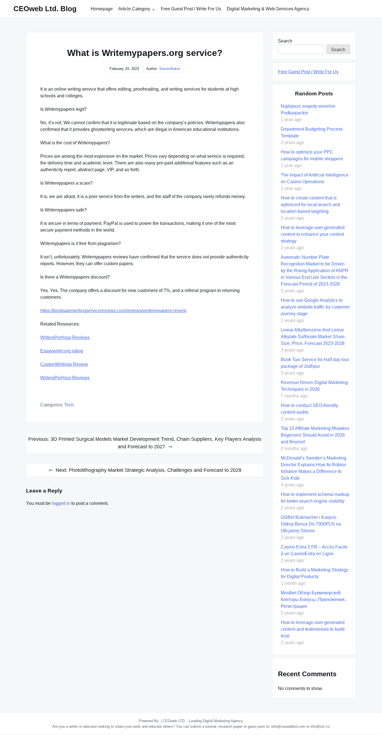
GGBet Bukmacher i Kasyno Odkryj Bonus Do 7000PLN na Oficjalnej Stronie (311, 524)
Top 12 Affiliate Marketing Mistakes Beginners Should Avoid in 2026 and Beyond (315, 435)
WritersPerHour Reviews (64, 337)
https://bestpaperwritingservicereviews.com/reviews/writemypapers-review (113, 310)
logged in (61, 503)
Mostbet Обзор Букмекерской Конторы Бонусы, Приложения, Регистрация (313, 599)
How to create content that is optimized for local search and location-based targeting (310, 204)
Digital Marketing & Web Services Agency (268, 8)
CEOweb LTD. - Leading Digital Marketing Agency (203, 721)
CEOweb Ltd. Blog (45, 8)
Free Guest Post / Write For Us (191, 8)
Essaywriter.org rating (61, 350)
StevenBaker (169, 69)
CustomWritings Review (64, 364)
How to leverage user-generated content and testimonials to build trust (313, 629)
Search (285, 41)
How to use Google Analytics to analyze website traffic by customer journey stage (315, 307)
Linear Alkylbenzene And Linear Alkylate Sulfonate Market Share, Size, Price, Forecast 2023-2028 (313, 337)
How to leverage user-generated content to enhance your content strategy (313, 234)
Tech (69, 404)
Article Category (134, 8)
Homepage (102, 8)
